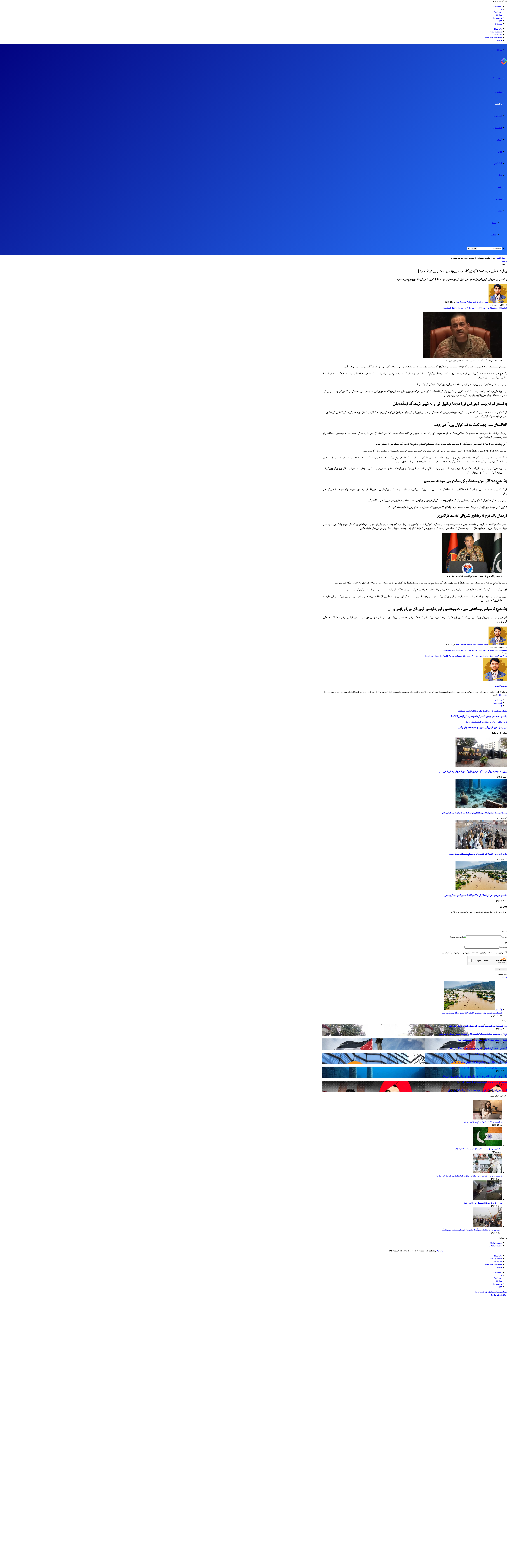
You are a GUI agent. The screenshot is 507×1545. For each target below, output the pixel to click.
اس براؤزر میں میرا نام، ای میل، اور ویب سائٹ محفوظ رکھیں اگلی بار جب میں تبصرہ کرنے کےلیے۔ (472, 952)
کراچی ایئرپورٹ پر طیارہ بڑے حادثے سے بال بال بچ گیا (482, 1202)
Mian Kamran (461, 302)
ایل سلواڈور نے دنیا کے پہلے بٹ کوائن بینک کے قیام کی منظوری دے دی (479, 1062)
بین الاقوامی (497, 116)
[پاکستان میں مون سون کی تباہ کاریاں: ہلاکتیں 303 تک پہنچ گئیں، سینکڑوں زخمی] (481, 889)
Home (504, 258)
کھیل (499, 139)
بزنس (500, 151)
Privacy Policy (496, 31)
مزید (500, 211)
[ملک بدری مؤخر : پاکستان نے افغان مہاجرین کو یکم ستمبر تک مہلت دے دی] (481, 848)
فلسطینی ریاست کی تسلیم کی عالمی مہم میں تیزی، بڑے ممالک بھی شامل (478, 1048)
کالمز (500, 187)
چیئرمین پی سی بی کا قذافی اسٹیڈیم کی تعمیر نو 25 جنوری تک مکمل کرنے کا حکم (472, 1229)
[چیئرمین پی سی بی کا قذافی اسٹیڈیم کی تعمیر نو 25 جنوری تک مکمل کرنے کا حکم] (487, 1226)
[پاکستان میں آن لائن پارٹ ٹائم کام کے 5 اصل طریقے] (487, 1119)
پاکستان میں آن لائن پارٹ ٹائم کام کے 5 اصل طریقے (483, 1122)
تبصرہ (504, 931)
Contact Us (497, 34)
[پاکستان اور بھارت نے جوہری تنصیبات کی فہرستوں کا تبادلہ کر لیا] (487, 1146)
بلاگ (500, 175)
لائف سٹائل (497, 127)
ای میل (504, 937)
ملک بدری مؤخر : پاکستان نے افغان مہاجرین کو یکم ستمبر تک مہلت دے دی (477, 854)
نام (505, 942)
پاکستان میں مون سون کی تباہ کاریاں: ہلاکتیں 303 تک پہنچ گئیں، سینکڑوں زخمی (475, 895)
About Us (498, 28)
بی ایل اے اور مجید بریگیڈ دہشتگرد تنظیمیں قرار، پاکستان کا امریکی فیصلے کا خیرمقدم (473, 771)
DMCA (499, 40)
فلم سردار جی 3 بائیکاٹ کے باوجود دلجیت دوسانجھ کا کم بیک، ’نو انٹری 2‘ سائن (477, 1090)
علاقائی (493, 234)
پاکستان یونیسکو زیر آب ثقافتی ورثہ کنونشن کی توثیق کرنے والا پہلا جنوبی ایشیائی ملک (474, 813)
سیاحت (499, 199)
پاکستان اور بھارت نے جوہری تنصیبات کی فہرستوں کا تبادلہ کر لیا (478, 1149)
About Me (503, 695)
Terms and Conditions (493, 37)
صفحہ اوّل (498, 92)
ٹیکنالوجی (498, 163)
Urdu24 (440, 1250)
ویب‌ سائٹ (503, 947)
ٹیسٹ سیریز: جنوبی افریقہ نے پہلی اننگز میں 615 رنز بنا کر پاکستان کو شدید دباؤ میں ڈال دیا (469, 1176)
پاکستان (498, 104)
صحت (494, 222)
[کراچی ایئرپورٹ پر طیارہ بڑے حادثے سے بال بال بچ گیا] (487, 1199)
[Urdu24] (503, 64)
